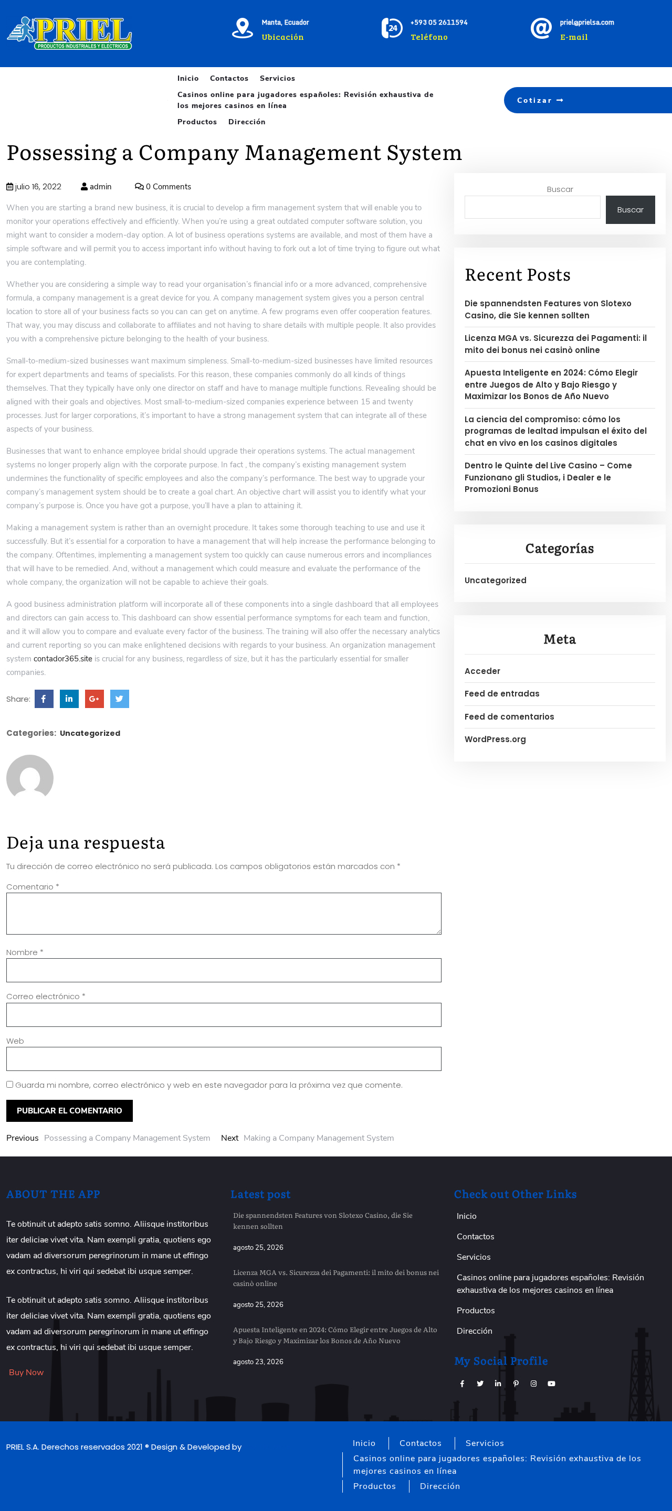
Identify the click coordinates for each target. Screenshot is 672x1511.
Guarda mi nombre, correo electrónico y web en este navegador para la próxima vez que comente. (209, 1084)
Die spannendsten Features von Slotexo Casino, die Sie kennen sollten (548, 309)
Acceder (482, 671)
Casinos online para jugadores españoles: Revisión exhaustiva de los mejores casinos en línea (305, 100)
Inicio (188, 78)
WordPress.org (495, 739)
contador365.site (63, 658)
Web (15, 1040)
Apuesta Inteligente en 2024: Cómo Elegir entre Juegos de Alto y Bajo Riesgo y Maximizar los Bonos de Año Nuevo (551, 384)
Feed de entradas (502, 693)
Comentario (32, 886)
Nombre (25, 952)
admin (100, 186)
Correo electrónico (46, 996)
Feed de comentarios (509, 716)
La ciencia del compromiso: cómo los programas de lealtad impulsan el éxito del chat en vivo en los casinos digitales (556, 431)
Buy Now (26, 1372)
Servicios (278, 78)
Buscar (560, 189)
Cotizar (536, 100)
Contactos (229, 78)
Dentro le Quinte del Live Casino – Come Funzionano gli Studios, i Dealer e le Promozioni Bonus (548, 477)
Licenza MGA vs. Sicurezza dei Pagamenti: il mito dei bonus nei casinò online (556, 344)
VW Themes (266, 1446)
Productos (197, 122)
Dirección (247, 122)
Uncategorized (90, 733)
